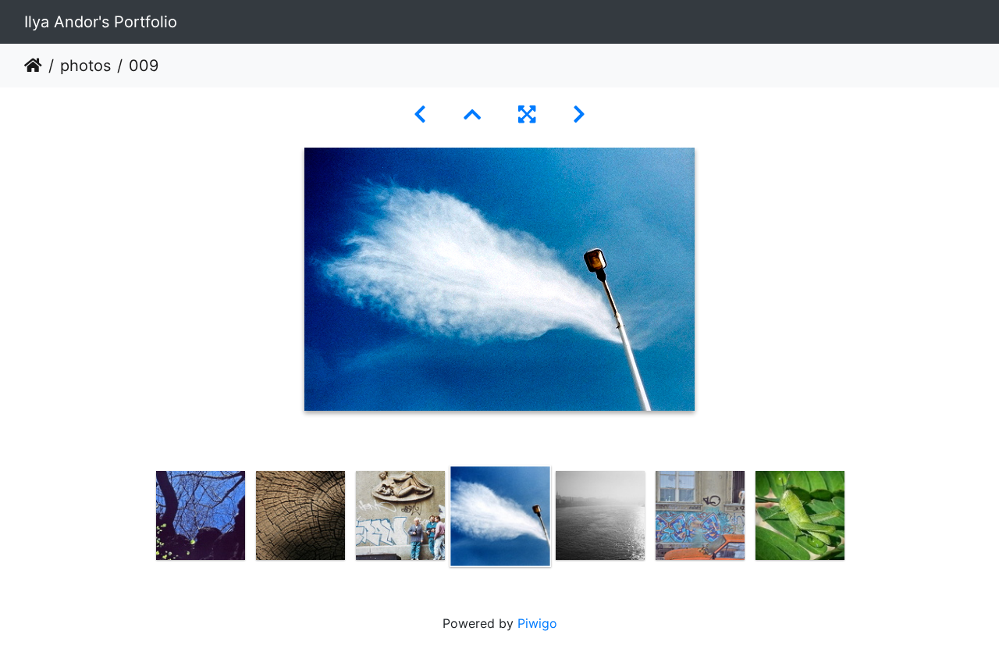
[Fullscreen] (527, 114)
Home (33, 65)
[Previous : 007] (420, 114)
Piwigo (537, 623)
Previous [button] (139, 519)
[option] (201, 515)
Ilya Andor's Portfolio (100, 21)
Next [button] (861, 519)
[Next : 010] (579, 114)
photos (85, 65)
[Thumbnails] (472, 114)
